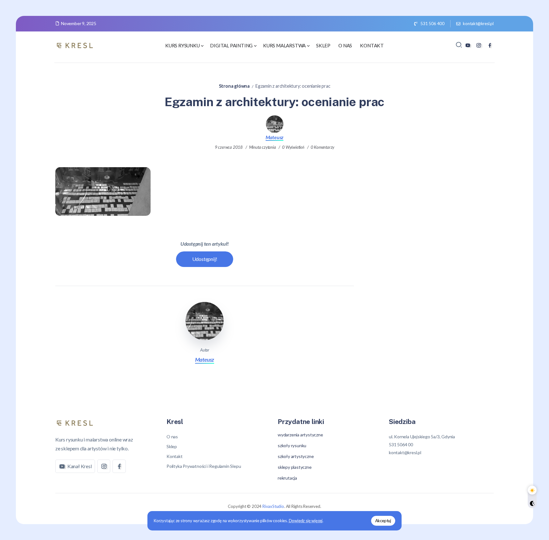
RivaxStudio (273, 506)
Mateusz (275, 137)
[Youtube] (468, 45)
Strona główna (234, 86)
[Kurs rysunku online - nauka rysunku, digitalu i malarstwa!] (76, 45)
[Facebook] (490, 45)
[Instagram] (479, 45)
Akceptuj (383, 520)
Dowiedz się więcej (305, 520)
